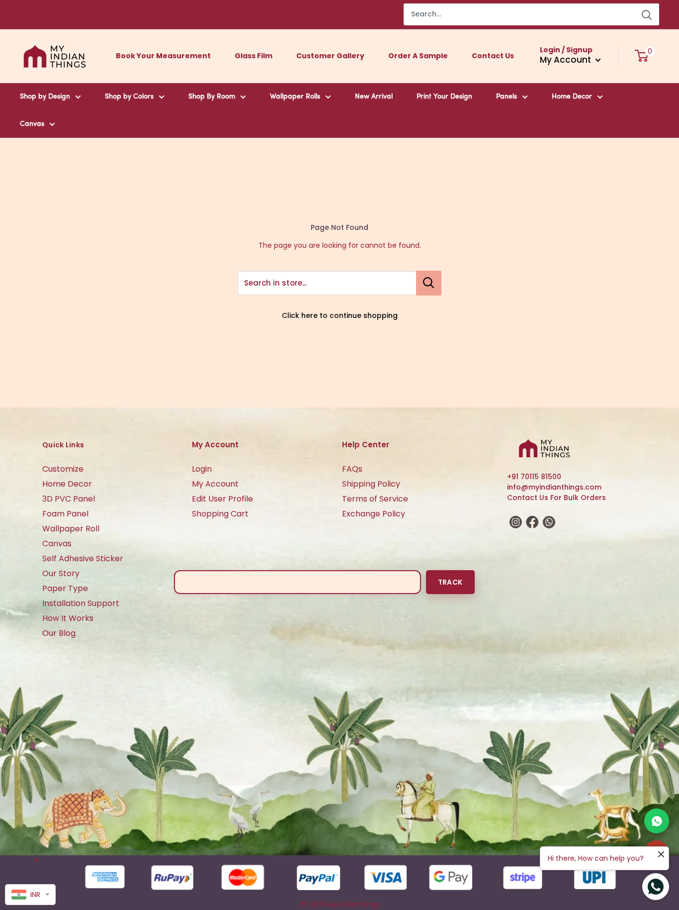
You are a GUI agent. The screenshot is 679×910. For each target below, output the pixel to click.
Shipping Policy (371, 484)
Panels (506, 97)
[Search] (646, 14)
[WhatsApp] (656, 821)
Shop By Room (211, 97)
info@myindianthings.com (554, 487)
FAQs (352, 469)
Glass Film (253, 56)
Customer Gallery (330, 56)
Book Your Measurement (163, 56)
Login (202, 469)
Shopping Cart (220, 513)
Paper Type (65, 588)
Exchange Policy (373, 513)
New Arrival (374, 97)
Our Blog (59, 633)
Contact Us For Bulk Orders (556, 498)
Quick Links (63, 445)
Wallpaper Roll (70, 528)
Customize (63, 469)
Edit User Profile (222, 499)
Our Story (61, 573)
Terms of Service (375, 499)
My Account (215, 484)
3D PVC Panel (68, 499)
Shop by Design (45, 97)
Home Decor (572, 97)
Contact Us (493, 56)
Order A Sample (418, 56)
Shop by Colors (129, 97)
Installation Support (80, 603)
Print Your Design (444, 97)
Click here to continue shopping (340, 315)
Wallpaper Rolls (295, 97)
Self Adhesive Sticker (82, 558)
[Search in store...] (428, 283)
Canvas (32, 124)
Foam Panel (65, 513)
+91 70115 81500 (534, 477)
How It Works (67, 618)
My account (566, 60)
